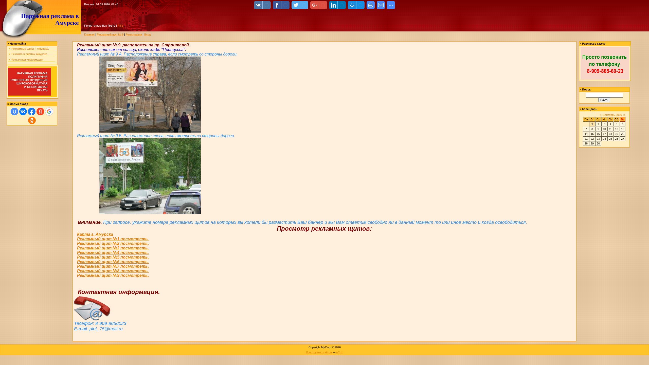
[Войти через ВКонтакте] (23, 111)
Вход (147, 34)
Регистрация (134, 34)
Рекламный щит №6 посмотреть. (113, 262)
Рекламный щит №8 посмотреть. (113, 271)
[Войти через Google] (49, 111)
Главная (89, 34)
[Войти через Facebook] (31, 111)
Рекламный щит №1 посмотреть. (113, 239)
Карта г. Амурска (95, 234)
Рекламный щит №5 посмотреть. (113, 257)
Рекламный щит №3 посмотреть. (113, 248)
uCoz (339, 352)
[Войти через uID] (14, 111)
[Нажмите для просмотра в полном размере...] (150, 131)
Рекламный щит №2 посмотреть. (113, 243)
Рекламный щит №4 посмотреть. (113, 252)
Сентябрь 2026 (612, 114)
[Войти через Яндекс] (40, 111)
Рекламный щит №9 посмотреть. (113, 275)
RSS (120, 25)
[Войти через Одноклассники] (32, 120)
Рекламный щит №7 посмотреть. (113, 266)
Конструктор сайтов (319, 352)
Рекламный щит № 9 (110, 34)
